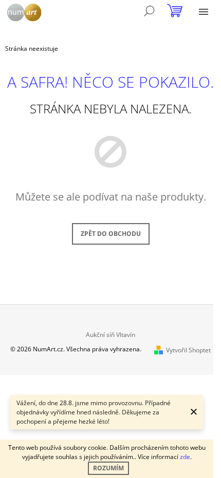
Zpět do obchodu (111, 233)
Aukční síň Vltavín (110, 334)
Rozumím (108, 468)
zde (185, 456)
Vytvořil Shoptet (188, 350)
